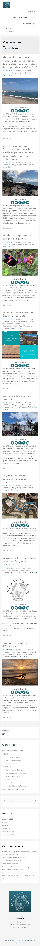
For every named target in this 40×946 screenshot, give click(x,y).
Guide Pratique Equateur (14, 770)
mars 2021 (5, 822)
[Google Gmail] (27, 110)
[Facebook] (12, 110)
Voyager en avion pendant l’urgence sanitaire (14, 479)
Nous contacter (29, 23)
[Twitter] (16, 110)
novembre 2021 (7, 819)
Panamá (7, 779)
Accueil (30, 11)
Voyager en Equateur (24, 73)
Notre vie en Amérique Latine (22, 321)
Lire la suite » (7, 139)
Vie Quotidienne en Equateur (16, 773)
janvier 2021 (6, 828)
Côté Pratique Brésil (13, 757)
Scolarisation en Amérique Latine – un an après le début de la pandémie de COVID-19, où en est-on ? (19, 875)
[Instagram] (24, 110)
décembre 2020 (8, 832)
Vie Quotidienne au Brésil (15, 760)
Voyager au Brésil (12, 763)
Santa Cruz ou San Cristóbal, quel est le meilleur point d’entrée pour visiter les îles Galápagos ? (17, 153)
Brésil (6, 754)
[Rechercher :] (20, 801)
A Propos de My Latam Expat (24, 17)
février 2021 (6, 825)
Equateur (17, 71)
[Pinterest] (20, 110)
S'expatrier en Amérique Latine (14, 324)
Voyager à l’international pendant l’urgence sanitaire (19, 561)
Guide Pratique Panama (14, 783)
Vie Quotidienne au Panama (16, 786)
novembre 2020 (8, 835)
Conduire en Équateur (10, 864)
